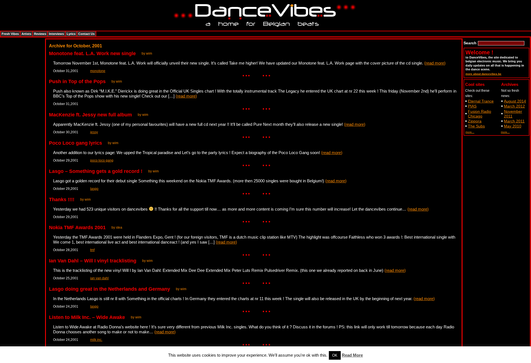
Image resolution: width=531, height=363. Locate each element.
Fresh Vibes (10, 33)
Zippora (474, 121)
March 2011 (514, 121)
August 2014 (515, 101)
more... (469, 132)
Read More (352, 355)
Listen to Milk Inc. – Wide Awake (87, 317)
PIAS (472, 106)
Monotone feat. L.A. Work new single (92, 53)
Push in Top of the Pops (77, 81)
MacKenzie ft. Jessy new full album (90, 114)
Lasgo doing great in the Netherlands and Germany (109, 289)
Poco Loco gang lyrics (75, 143)
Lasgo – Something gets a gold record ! (95, 171)
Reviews (40, 33)
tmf (92, 250)
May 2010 (512, 126)
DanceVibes (263, 10)
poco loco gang (101, 160)
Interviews (56, 33)
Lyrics (71, 33)
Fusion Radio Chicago (479, 113)
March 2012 (514, 106)
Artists (26, 33)
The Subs (476, 126)
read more (435, 63)
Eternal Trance (481, 101)
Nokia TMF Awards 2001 (77, 227)
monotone (97, 71)
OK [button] (334, 355)
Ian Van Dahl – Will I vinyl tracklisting (92, 261)
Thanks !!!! (61, 199)
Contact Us (86, 33)
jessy (94, 132)
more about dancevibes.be (483, 73)
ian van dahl (99, 278)
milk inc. (96, 340)
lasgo (94, 189)
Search (470, 43)
